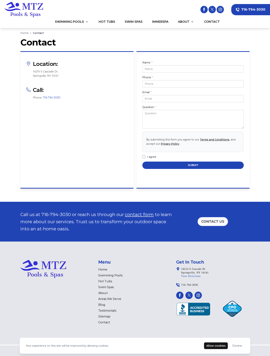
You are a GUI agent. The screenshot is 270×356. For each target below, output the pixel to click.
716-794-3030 (253, 10)
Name (147, 63)
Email (147, 92)
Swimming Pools (69, 21)
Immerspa (160, 21)
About (183, 21)
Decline (237, 345)
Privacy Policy (170, 143)
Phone (147, 77)
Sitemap (104, 316)
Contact (212, 21)
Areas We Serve (109, 299)
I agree (151, 156)
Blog (101, 304)
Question (149, 107)
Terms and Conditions (214, 139)
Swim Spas (134, 21)
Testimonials (107, 310)
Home (24, 33)
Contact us (212, 222)
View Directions (191, 276)
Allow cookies (216, 345)
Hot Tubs (107, 21)
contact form (139, 214)
